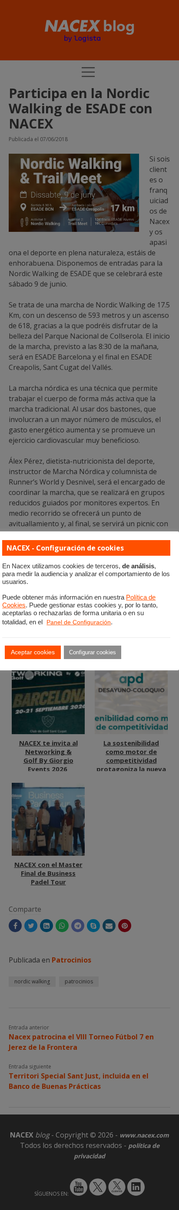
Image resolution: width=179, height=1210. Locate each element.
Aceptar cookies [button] (33, 652)
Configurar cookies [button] (92, 652)
